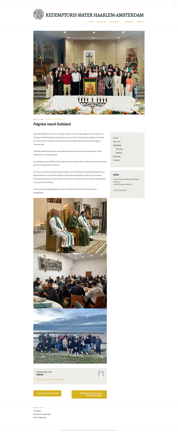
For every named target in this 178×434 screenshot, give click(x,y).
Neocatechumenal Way (41, 414)
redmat (48, 119)
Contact (141, 22)
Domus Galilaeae (39, 417)
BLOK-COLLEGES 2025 (48, 393)
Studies (119, 152)
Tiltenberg (37, 411)
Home (91, 22)
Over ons (101, 22)
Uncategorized (60, 119)
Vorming (119, 149)
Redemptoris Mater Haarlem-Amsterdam (95, 15)
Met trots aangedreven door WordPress (77, 430)
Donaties (129, 22)
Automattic (112, 430)
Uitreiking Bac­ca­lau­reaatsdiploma (91, 394)
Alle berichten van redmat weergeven (49, 379)
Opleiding (114, 22)
